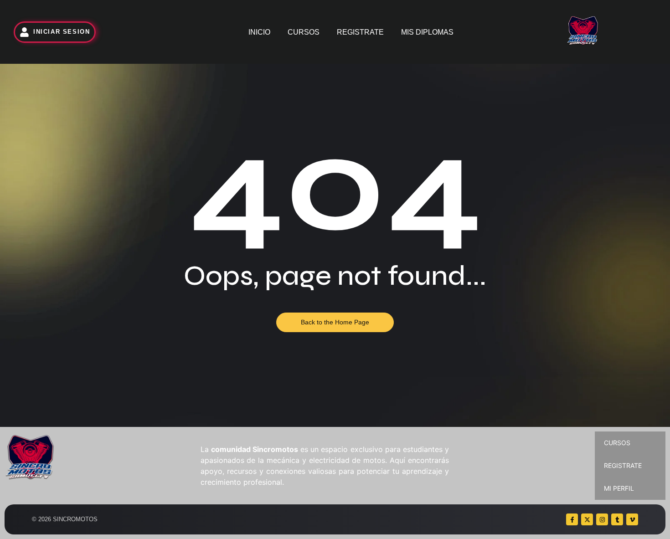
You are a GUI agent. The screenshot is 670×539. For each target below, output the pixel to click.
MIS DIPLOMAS (427, 32)
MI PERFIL (619, 488)
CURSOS (304, 32)
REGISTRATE (360, 32)
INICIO (259, 32)
